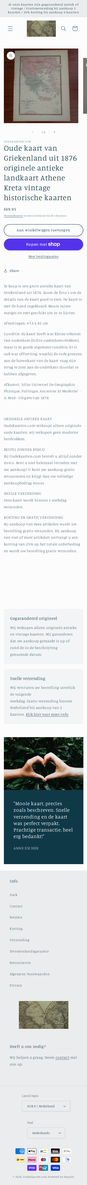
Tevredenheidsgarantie (29, 951)
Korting (16, 928)
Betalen (16, 917)
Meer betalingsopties (44, 256)
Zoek (14, 895)
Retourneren (20, 962)
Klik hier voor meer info (47, 714)
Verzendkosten (13, 215)
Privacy (16, 985)
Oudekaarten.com (35, 1176)
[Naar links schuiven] (32, 132)
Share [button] (14, 270)
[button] (10, 28)
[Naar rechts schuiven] (54, 132)
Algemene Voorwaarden (30, 974)
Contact (16, 906)
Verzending (19, 940)
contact (62, 1057)
